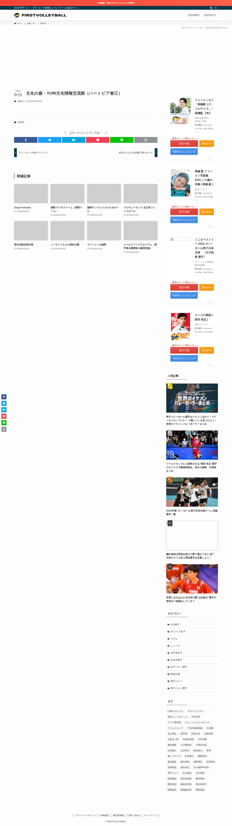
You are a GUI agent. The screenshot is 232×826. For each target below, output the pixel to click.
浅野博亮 (197, 761)
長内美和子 (201, 784)
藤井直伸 (200, 778)
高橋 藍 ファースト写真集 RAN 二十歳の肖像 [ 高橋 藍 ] (204, 178)
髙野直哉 (200, 790)
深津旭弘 (210, 761)
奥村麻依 (172, 745)
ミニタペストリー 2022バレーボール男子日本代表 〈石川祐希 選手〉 (204, 248)
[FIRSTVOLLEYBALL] (40, 15)
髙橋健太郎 (186, 790)
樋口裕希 (185, 761)
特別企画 (175, 674)
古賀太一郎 (173, 739)
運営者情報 (118, 815)
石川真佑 (187, 773)
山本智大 (185, 750)
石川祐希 (200, 773)
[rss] (211, 8)
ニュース (175, 645)
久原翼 (210, 728)
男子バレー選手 (179, 688)
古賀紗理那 (188, 739)
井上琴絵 (172, 733)
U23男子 (175, 624)
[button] (25, 140)
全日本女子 (176, 652)
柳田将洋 (202, 756)
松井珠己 (189, 756)
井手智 (184, 733)
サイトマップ (150, 815)
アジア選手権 (174, 722)
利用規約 (104, 815)
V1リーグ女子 (178, 631)
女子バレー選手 (179, 667)
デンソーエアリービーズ (197, 722)
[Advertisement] (116, 63)
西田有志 (172, 784)
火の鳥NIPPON (201, 767)
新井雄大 (197, 750)
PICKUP (196, 717)
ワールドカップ (175, 728)
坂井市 (20, 101)
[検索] (215, 8)
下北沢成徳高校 (195, 728)
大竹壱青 (202, 739)
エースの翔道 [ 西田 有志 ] (204, 317)
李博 (208, 750)
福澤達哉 (172, 778)
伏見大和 (195, 733)
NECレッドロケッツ (178, 717)
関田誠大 (172, 790)
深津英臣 (172, 767)
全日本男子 (176, 660)
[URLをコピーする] (145, 140)
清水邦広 (185, 767)
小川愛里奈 (186, 745)
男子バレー (176, 681)
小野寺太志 (201, 745)
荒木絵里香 (186, 778)
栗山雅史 (172, 761)
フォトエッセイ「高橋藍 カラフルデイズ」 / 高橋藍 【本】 (204, 107)
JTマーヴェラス (195, 711)
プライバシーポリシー (86, 815)
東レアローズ (174, 756)
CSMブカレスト (176, 711)
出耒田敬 (208, 733)
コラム (174, 638)
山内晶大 (172, 750)
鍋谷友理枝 (186, 784)
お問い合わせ (133, 815)
